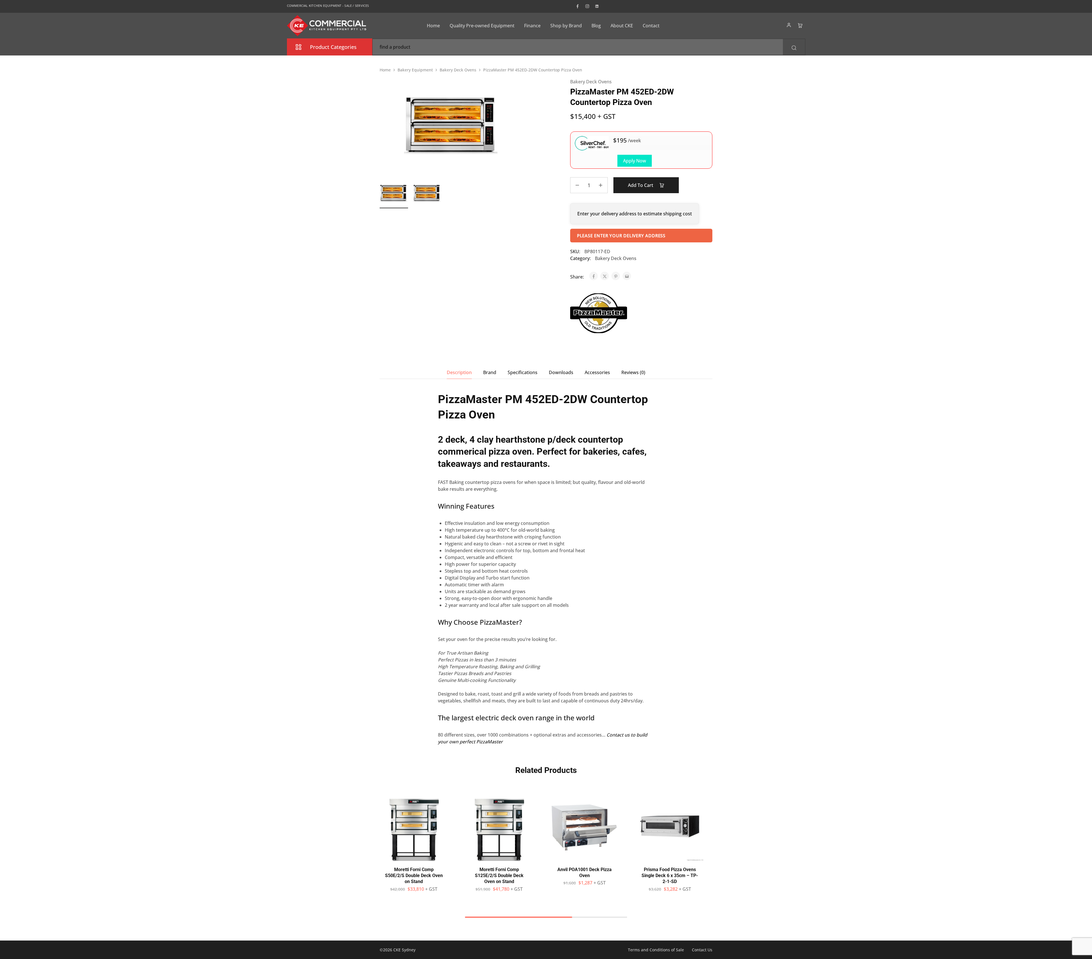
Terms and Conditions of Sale (656, 949)
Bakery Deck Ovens (458, 70)
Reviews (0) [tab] (633, 372)
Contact (651, 25)
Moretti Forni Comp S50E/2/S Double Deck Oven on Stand (414, 875)
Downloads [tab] (561, 372)
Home (433, 25)
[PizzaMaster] (598, 314)
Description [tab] (459, 372)
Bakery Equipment (415, 70)
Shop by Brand (566, 25)
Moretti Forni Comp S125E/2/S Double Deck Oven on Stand (499, 875)
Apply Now (634, 161)
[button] (414, 858)
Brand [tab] (489, 372)
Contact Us (702, 949)
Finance (532, 25)
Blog (596, 25)
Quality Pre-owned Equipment (482, 25)
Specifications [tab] (522, 372)
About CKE (622, 25)
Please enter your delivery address (621, 235)
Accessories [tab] (597, 372)
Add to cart (641, 185)
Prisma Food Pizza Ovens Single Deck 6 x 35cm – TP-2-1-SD (670, 875)
